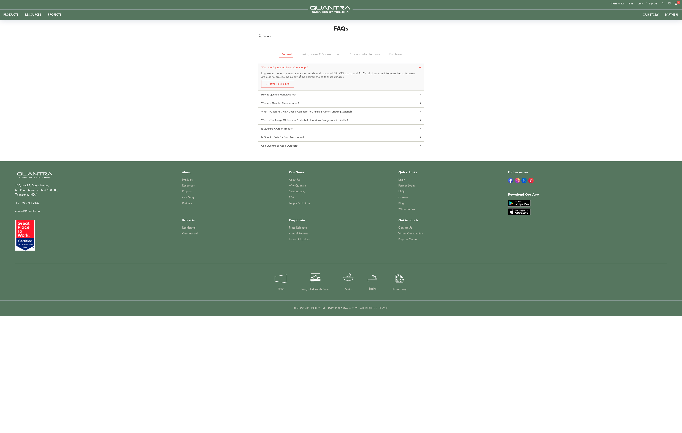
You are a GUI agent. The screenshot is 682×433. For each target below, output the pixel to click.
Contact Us (405, 227)
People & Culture (299, 203)
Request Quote (407, 239)
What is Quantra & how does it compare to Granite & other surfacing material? (306, 111)
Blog (631, 3)
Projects (54, 14)
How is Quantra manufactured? (279, 94)
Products (10, 14)
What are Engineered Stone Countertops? (284, 67)
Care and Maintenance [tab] (364, 54)
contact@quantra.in (27, 211)
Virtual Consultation (410, 233)
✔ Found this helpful (277, 83)
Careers (403, 197)
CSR (291, 197)
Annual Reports (298, 233)
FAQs (401, 191)
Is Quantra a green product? (277, 128)
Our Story (650, 14)
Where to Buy (617, 3)
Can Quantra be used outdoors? (280, 145)
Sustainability (297, 191)
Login (640, 3)
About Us (295, 179)
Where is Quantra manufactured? (280, 103)
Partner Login (406, 185)
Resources (33, 14)
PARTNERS (672, 14)
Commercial (190, 233)
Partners (187, 203)
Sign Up (653, 3)
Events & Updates (300, 239)
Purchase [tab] (395, 54)
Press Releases (298, 227)
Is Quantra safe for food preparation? (282, 137)
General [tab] (286, 54)
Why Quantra (297, 185)
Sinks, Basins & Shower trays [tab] (320, 54)
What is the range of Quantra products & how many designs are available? (304, 120)
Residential (189, 227)
